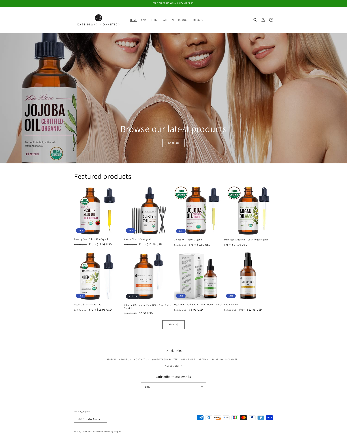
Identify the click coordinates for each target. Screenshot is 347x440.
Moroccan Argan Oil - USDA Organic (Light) (247, 239)
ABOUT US (125, 359)
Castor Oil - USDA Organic (138, 239)
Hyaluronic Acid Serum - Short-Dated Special (198, 304)
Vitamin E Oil (231, 304)
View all (173, 324)
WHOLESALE (188, 359)
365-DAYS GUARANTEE (165, 359)
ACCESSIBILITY (173, 366)
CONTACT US (141, 359)
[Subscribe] (202, 386)
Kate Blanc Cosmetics (92, 431)
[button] (198, 20)
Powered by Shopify (111, 431)
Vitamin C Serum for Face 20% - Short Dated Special (147, 307)
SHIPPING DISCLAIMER (225, 359)
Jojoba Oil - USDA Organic (188, 239)
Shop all (173, 142)
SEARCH (111, 359)
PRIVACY (203, 359)
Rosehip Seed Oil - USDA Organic (91, 239)
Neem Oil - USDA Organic (87, 304)
